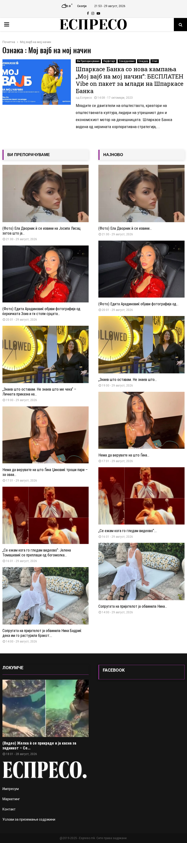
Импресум (10, 789)
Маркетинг (11, 799)
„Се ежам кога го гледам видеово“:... (127, 530)
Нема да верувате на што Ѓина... (123, 455)
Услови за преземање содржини (28, 819)
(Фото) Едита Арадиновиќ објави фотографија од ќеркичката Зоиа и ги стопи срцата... (41, 311)
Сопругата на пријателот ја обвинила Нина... (132, 606)
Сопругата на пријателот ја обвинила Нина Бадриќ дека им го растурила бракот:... (41, 633)
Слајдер (143, 61)
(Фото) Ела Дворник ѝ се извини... (125, 228)
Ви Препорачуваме (88, 61)
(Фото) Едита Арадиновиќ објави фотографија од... (138, 304)
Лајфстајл (109, 61)
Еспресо (86, 97)
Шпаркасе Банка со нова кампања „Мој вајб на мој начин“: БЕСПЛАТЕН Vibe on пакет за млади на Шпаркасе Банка (129, 80)
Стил (155, 61)
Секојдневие (127, 61)
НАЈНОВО (113, 154)
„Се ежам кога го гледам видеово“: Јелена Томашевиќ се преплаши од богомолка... (36, 552)
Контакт (9, 809)
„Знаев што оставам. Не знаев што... (127, 379)
